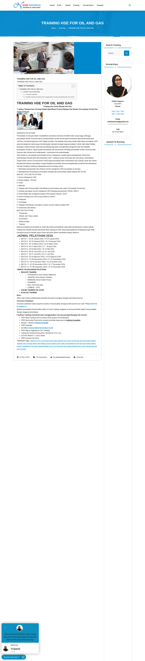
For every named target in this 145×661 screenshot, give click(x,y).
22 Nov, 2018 (24, 357)
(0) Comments (41, 357)
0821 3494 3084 (118, 114)
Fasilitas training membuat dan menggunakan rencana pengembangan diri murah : (50, 97)
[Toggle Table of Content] (72, 86)
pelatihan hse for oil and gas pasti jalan (56, 346)
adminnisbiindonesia (63, 357)
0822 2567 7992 (118, 111)
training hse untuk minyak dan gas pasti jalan (73, 341)
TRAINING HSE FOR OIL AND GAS (31, 89)
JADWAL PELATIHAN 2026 (31, 92)
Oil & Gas (62, 28)
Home (53, 28)
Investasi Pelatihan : (32, 94)
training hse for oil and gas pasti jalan (43, 341)
